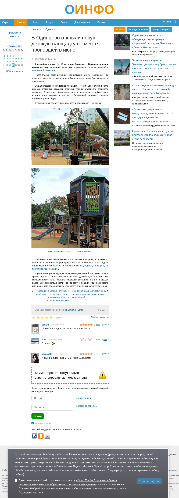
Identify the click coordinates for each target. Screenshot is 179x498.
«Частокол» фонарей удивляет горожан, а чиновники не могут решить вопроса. (152, 78)
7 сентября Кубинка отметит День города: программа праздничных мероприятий (89, 294)
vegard (45, 325)
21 (16, 62)
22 (19, 62)
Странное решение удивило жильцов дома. (154, 125)
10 (4, 59)
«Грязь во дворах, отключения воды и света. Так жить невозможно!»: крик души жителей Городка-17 (154, 89)
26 (10, 65)
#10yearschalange (14, 71)
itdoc (44, 339)
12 (10, 59)
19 (10, 62)
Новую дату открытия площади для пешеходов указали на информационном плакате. (147, 146)
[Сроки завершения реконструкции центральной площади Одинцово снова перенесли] (122, 138)
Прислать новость (100, 317)
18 (7, 62)
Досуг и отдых (82, 22)
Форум (49, 22)
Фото (35, 22)
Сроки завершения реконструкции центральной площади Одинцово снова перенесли (152, 135)
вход (168, 22)
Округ (5, 22)
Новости (20, 22)
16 (22, 59)
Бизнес (101, 22)
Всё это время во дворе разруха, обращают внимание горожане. (154, 53)
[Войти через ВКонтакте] (34, 436)
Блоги (63, 22)
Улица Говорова (161, 29)
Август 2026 (14, 46)
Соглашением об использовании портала (99, 488)
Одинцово (51, 29)
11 (7, 59)
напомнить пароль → (87, 406)
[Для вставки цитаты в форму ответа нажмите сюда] (104, 325)
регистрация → (84, 398)
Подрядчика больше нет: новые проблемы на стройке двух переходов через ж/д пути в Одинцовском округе (52, 296)
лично (98, 325)
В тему (120, 29)
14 (16, 59)
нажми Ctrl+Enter (74, 310)
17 (4, 62)
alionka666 (47, 354)
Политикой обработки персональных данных (46, 488)
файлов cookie (64, 454)
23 (22, 62)
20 (13, 62)
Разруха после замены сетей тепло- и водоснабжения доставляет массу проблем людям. (150, 100)
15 (19, 59)
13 (13, 59)
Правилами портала (31, 492)
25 (7, 65)
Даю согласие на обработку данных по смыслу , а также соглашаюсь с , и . (72, 486)
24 (4, 65)
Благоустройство (138, 29)
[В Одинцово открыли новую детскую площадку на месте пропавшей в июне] (70, 136)
